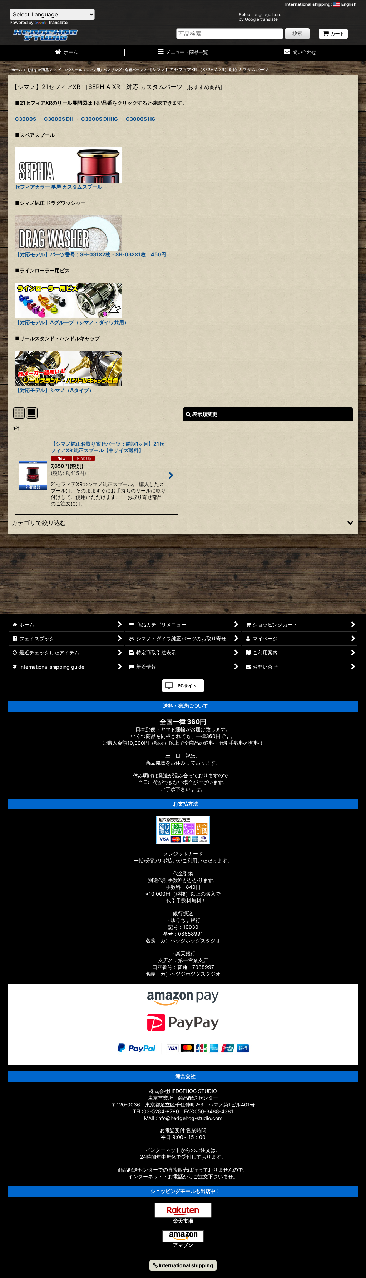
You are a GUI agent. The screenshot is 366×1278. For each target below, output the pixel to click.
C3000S (25, 119)
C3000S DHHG (99, 119)
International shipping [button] (185, 1265)
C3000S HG (140, 119)
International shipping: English (320, 4)
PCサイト (187, 685)
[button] (183, 522)
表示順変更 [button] (204, 414)
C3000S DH (58, 119)
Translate (58, 22)
